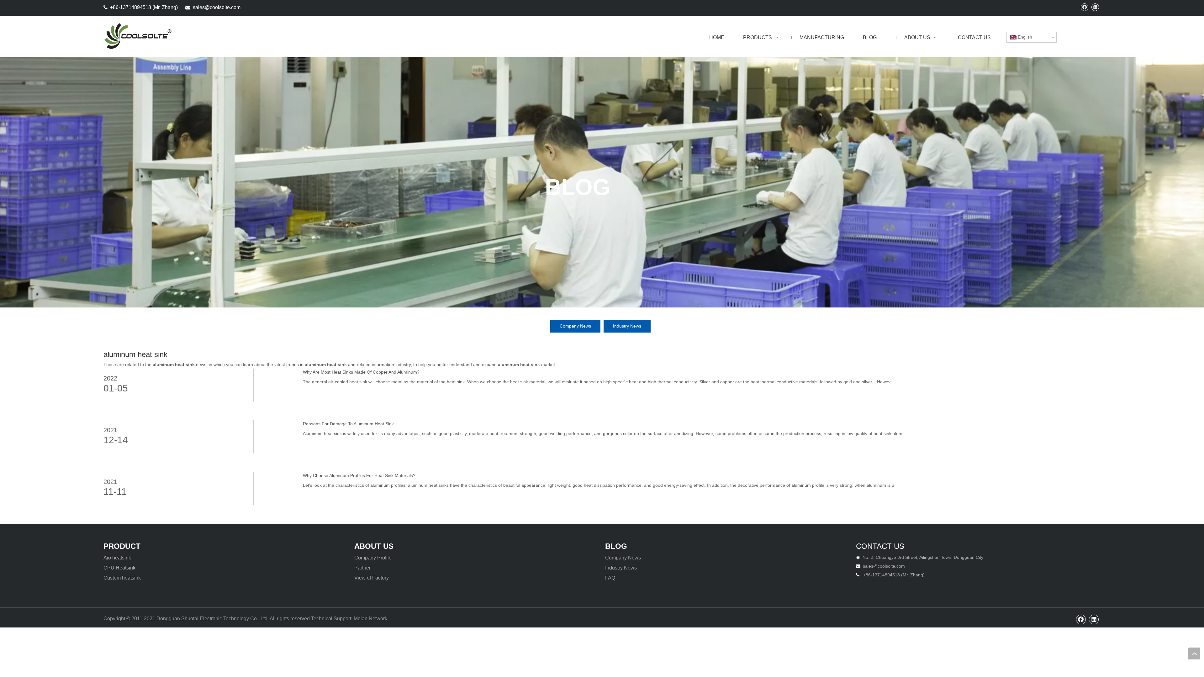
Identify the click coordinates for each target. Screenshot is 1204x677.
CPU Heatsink (119, 567)
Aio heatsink (117, 557)
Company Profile (373, 557)
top (1194, 653)
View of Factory (371, 577)
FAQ (610, 577)
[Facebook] (1084, 7)
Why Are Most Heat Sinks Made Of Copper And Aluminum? (361, 372)
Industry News (627, 325)
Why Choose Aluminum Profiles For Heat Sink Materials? (359, 475)
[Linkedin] (1095, 7)
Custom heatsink (122, 577)
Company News (575, 325)
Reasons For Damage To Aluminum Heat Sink (348, 423)
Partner (362, 567)
